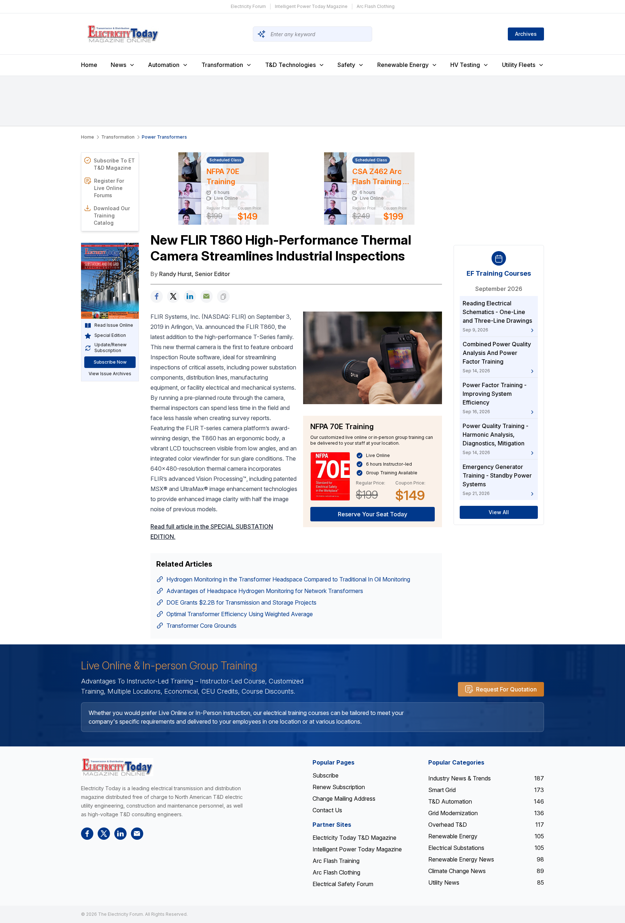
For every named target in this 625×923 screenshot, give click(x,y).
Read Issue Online (113, 325)
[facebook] (156, 296)
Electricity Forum (248, 6)
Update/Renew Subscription (110, 347)
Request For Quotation (506, 689)
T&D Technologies (290, 64)
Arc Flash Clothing (376, 6)
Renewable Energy (403, 64)
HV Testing (465, 64)
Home (89, 64)
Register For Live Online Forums (109, 188)
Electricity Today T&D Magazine (354, 837)
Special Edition (110, 335)
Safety (346, 64)
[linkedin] (190, 296)
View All (499, 512)
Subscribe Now (110, 362)
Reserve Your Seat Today (372, 514)
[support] (206, 296)
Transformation (222, 64)
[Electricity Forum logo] (117, 767)
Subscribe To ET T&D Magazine (114, 164)
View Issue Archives (110, 374)
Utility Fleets (518, 64)
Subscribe (325, 775)
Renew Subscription (338, 787)
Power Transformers (164, 137)
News (118, 64)
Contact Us (327, 810)
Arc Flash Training (336, 860)
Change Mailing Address (343, 798)
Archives (526, 34)
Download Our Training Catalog (112, 215)
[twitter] (173, 296)
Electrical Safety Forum (342, 884)
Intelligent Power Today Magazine (311, 6)
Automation (163, 64)
